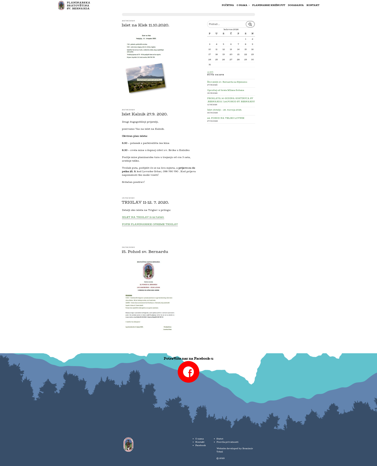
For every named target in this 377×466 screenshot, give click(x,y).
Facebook (200, 445)
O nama (242, 5)
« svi (210, 71)
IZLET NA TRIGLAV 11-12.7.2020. (143, 217)
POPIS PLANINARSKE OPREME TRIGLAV (150, 224)
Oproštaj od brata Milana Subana (225, 90)
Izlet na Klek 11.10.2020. (145, 25)
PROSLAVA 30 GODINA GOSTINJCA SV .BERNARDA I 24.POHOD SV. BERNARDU (231, 100)
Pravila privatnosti (227, 442)
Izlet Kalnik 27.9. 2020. (145, 114)
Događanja (296, 5)
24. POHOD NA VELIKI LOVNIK (225, 118)
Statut (219, 438)
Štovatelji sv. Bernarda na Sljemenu (227, 82)
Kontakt (312, 5)
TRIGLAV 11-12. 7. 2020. (145, 202)
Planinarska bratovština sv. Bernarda (78, 5)
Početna (228, 5)
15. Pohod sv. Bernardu (145, 252)
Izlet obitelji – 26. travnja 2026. (224, 109)
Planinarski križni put (268, 5)
